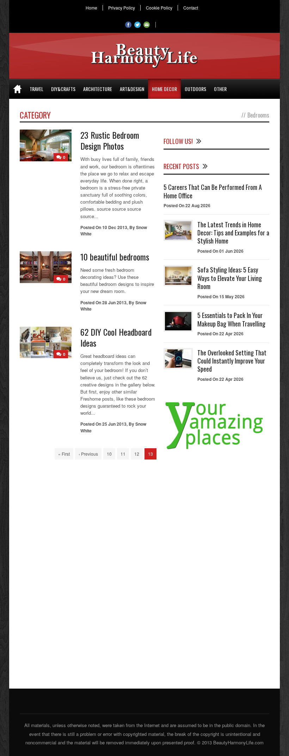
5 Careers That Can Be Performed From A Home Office (213, 191)
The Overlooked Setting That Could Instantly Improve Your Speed (231, 361)
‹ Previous (88, 454)
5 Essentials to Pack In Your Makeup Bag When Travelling (231, 319)
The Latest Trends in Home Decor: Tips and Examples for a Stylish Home (233, 233)
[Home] (17, 89)
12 (136, 454)
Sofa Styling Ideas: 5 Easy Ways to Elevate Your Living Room (229, 278)
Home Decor (164, 88)
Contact (190, 8)
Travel (36, 88)
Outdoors (195, 88)
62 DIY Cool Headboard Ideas (116, 337)
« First (64, 454)
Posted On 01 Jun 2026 (220, 251)
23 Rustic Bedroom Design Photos (109, 140)
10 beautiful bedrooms (114, 256)
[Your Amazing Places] (216, 449)
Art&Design (132, 88)
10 (109, 454)
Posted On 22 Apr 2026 (220, 333)
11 (123, 454)
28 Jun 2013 (114, 302)
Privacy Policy (121, 8)
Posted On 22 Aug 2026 (187, 205)
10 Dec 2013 (114, 227)
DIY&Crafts (63, 88)
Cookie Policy (159, 8)
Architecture (97, 88)
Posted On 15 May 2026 (221, 296)
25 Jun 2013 (114, 424)
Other (220, 88)
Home (91, 8)
